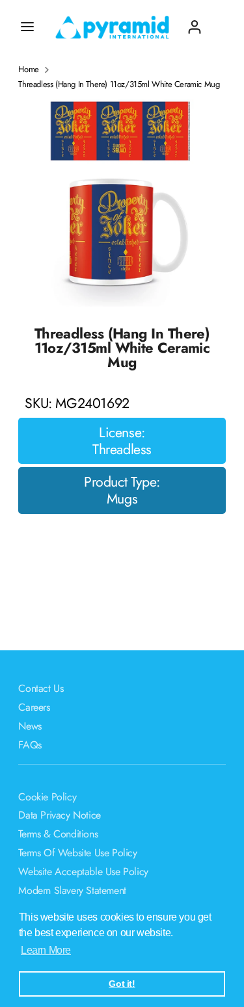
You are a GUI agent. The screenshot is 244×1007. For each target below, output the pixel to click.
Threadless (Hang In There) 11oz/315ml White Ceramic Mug (118, 84)
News (29, 726)
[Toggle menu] (27, 26)
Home (28, 69)
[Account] (195, 21)
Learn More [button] (46, 950)
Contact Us (40, 688)
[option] (122, 203)
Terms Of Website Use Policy (77, 852)
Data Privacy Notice (59, 815)
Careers (33, 707)
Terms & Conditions (58, 833)
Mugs (122, 499)
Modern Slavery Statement (72, 890)
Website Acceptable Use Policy (83, 871)
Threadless (122, 449)
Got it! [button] (122, 983)
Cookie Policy (47, 796)
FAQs (29, 744)
